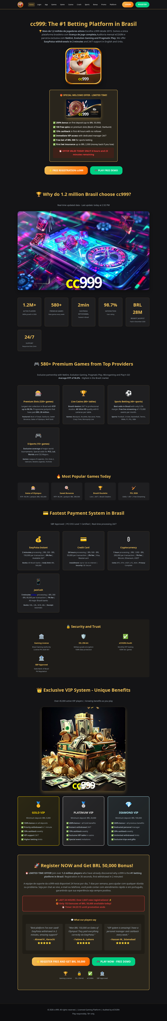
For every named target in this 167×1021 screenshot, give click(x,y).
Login (39, 4)
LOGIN (128, 4)
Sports (87, 4)
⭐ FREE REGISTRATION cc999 (66, 170)
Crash (79, 4)
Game (62, 4)
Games (54, 4)
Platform (113, 4)
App (46, 4)
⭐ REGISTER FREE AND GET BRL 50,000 (60, 961)
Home (31, 4)
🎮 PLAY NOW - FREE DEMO (114, 961)
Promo (103, 4)
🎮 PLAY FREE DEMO (106, 170)
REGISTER (142, 4)
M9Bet (34, 594)
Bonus (95, 4)
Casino (70, 4)
